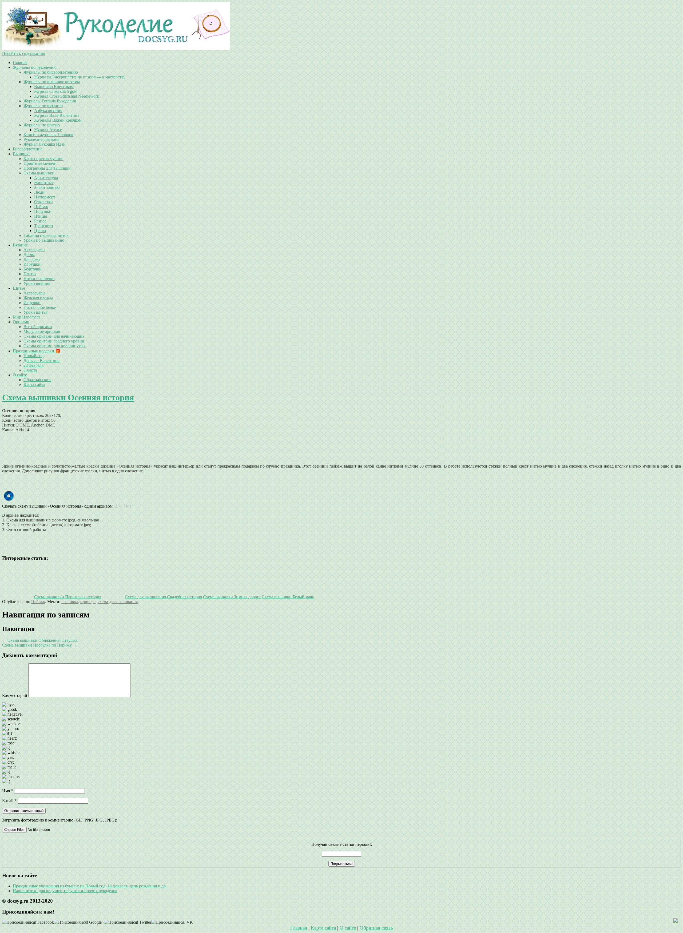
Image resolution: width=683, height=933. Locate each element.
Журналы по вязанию (43, 105)
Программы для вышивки (47, 168)
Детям (29, 254)
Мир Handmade (27, 317)
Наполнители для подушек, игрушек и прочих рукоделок (65, 890)
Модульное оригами (41, 331)
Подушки (42, 211)
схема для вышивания (118, 601)
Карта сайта (34, 384)
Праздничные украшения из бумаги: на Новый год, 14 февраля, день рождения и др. (90, 886)
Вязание (20, 245)
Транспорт (43, 226)
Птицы (40, 216)
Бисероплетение (27, 149)
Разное (40, 221)
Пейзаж (41, 206)
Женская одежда (38, 298)
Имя (7, 790)
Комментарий (14, 695)
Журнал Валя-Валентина (56, 115)
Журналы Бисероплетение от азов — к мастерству (79, 77)
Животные (44, 182)
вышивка (69, 601)
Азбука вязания (48, 110)
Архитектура (46, 178)
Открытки (43, 202)
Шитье (19, 288)
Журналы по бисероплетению (50, 72)
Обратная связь (37, 379)
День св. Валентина (41, 360)
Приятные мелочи (40, 163)
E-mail (9, 800)
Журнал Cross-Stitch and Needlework (66, 96)
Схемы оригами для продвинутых (54, 346)
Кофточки (32, 269)
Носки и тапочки (39, 278)
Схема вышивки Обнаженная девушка (40, 640)
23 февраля (33, 365)
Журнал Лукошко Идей (44, 144)
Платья (29, 274)
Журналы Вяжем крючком (58, 120)
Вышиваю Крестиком (54, 86)
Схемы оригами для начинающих (54, 336)
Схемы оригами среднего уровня (53, 341)
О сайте (20, 375)
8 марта (30, 370)
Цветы (40, 230)
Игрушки (32, 264)
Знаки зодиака (47, 187)
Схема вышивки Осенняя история (68, 397)
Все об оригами (37, 326)
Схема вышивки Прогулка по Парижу (39, 645)
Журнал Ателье (48, 129)
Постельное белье (39, 307)
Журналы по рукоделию (35, 67)
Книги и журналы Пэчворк (48, 134)
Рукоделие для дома (41, 139)
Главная (20, 62)
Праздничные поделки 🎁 (37, 351)
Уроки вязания (36, 283)
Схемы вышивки (38, 173)
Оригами (21, 322)
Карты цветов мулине (43, 158)
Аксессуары (34, 250)
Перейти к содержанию (23, 53)
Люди (39, 192)
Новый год (33, 355)
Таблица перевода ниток (46, 235)
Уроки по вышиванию (43, 240)
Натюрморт (44, 197)
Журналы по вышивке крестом (51, 81)
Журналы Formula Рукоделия (49, 101)
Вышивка (21, 153)
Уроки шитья (35, 312)
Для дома (31, 259)
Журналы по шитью (41, 125)
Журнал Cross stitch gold (55, 91)
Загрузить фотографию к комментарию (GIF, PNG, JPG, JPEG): (59, 820)
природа (88, 601)
